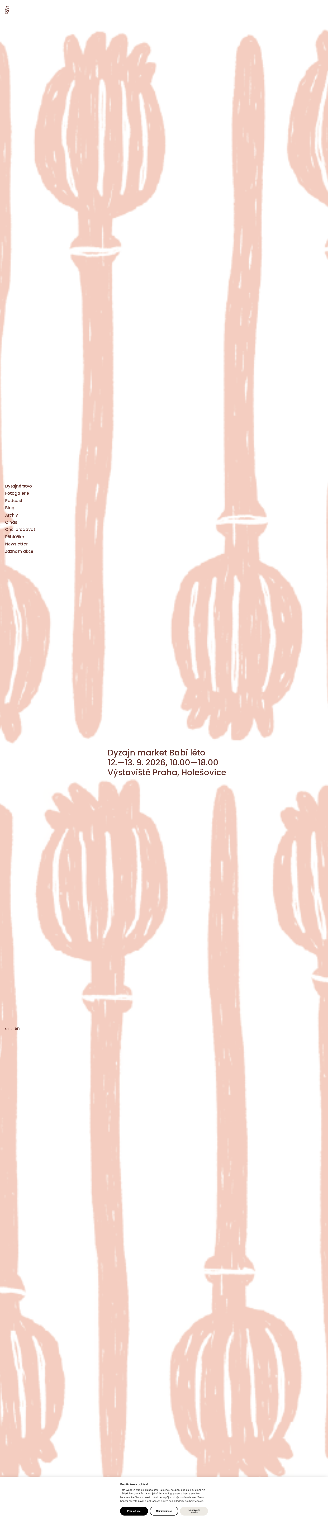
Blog (10, 508)
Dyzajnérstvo (18, 486)
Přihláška (14, 537)
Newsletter (16, 544)
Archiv (11, 515)
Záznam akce (19, 551)
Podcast (14, 500)
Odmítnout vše (164, 1511)
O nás (11, 522)
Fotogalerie (17, 493)
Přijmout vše (134, 1511)
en (17, 1028)
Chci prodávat (20, 529)
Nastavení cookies (194, 1511)
